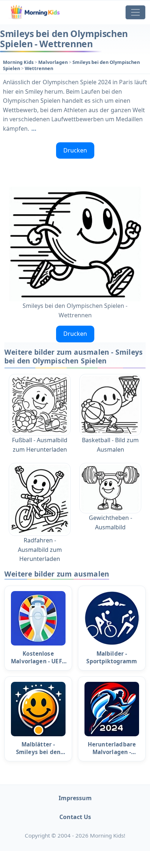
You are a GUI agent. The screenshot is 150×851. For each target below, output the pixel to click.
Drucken (75, 150)
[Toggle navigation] (135, 12)
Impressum (75, 798)
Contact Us (75, 817)
